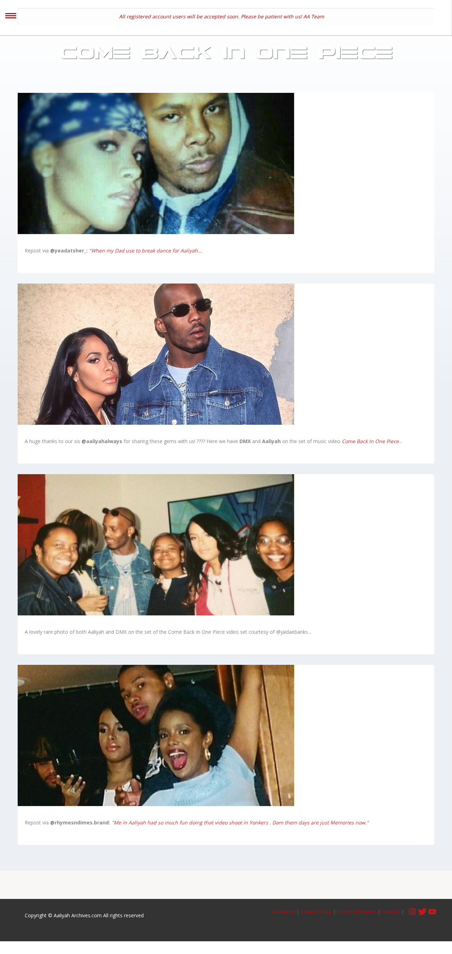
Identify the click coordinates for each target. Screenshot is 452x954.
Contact (391, 911)
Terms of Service (356, 911)
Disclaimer (283, 911)
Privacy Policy (316, 911)
